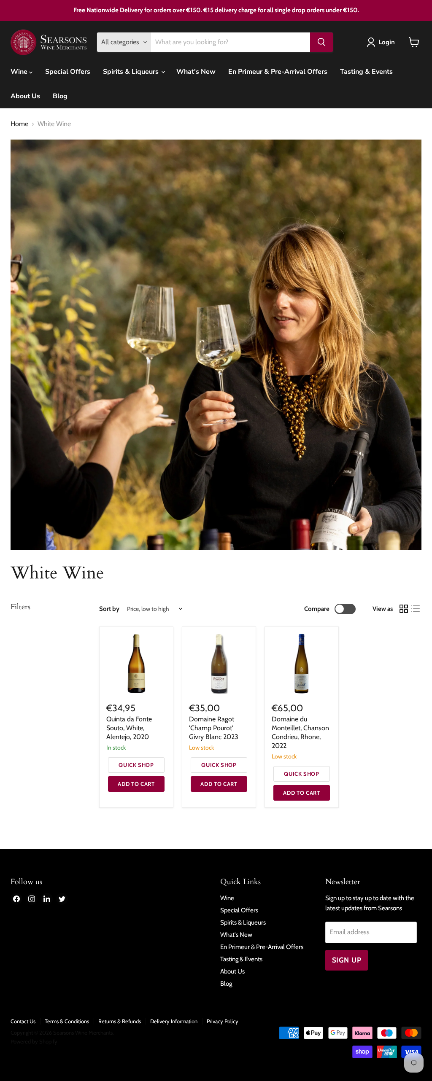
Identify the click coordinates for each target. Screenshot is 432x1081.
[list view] (415, 609)
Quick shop (136, 764)
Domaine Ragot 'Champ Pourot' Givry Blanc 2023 (213, 728)
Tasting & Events (366, 71)
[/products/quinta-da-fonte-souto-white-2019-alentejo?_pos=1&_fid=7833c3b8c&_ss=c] (136, 664)
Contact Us (23, 1021)
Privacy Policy (222, 1021)
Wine (20, 71)
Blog (60, 96)
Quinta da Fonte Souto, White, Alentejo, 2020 (129, 728)
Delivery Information (173, 1021)
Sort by (109, 609)
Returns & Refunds (119, 1021)
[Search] (321, 42)
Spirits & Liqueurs (131, 71)
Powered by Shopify (34, 1041)
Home (19, 124)
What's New (196, 71)
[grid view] (404, 609)
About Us (25, 96)
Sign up (347, 960)
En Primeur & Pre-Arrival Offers (277, 71)
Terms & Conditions (67, 1021)
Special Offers (67, 71)
